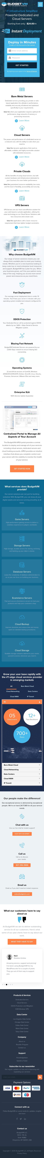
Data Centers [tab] (33, 691)
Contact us (22, 1048)
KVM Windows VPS (22, 1009)
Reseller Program (22, 1045)
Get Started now (22, 469)
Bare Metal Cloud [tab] (27, 686)
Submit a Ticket (22, 1061)
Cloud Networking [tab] (12, 691)
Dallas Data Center (22, 1025)
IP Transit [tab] (30, 697)
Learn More (24, 120)
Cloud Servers (22, 1003)
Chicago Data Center (22, 1022)
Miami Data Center (22, 1028)
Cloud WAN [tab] (14, 697)
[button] (2, 984)
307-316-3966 (22, 865)
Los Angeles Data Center (22, 1019)
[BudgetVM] (15, 4)
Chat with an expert (22, 834)
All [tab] (11, 686)
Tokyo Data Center (22, 1032)
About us (22, 1041)
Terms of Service (32, 71)
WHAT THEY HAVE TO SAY (22, 942)
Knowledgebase (22, 1058)
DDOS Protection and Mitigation (22, 1006)
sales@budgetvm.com (22, 894)
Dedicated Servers (22, 1000)
